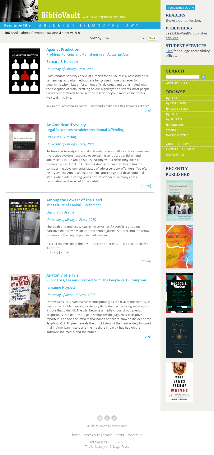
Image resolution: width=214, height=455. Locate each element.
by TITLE (172, 114)
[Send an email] (100, 417)
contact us (134, 435)
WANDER (172, 130)
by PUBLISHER (176, 125)
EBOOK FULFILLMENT (181, 149)
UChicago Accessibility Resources (107, 426)
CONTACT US (175, 154)
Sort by (122, 38)
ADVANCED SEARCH (180, 83)
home (76, 435)
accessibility (92, 435)
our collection (189, 20)
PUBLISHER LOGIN (181, 8)
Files (169, 51)
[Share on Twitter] (114, 417)
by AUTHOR (174, 119)
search (107, 435)
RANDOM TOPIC (177, 135)
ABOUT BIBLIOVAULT (180, 144)
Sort (152, 38)
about (120, 435)
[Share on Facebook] (107, 417)
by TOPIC (172, 98)
